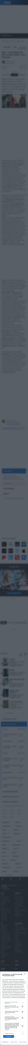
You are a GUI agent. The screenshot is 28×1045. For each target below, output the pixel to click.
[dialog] (14, 1008)
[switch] (22, 1006)
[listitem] (14, 1003)
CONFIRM (9, 1036)
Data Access (14, 1042)
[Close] (24, 974)
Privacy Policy (22, 1042)
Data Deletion (5, 1042)
